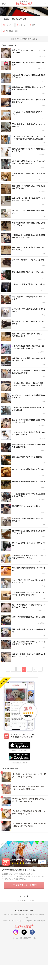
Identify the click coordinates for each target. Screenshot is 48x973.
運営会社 (29, 921)
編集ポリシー (23, 914)
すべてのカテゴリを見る (26, 39)
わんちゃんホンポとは (11, 914)
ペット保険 (30, 900)
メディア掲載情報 (39, 921)
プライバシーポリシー (19, 921)
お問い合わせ (39, 914)
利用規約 (31, 914)
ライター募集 (24, 917)
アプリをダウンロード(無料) (24, 885)
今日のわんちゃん (20, 900)
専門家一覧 (6, 921)
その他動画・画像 (12, 31)
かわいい (22, 25)
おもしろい (9, 25)
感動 (33, 25)
